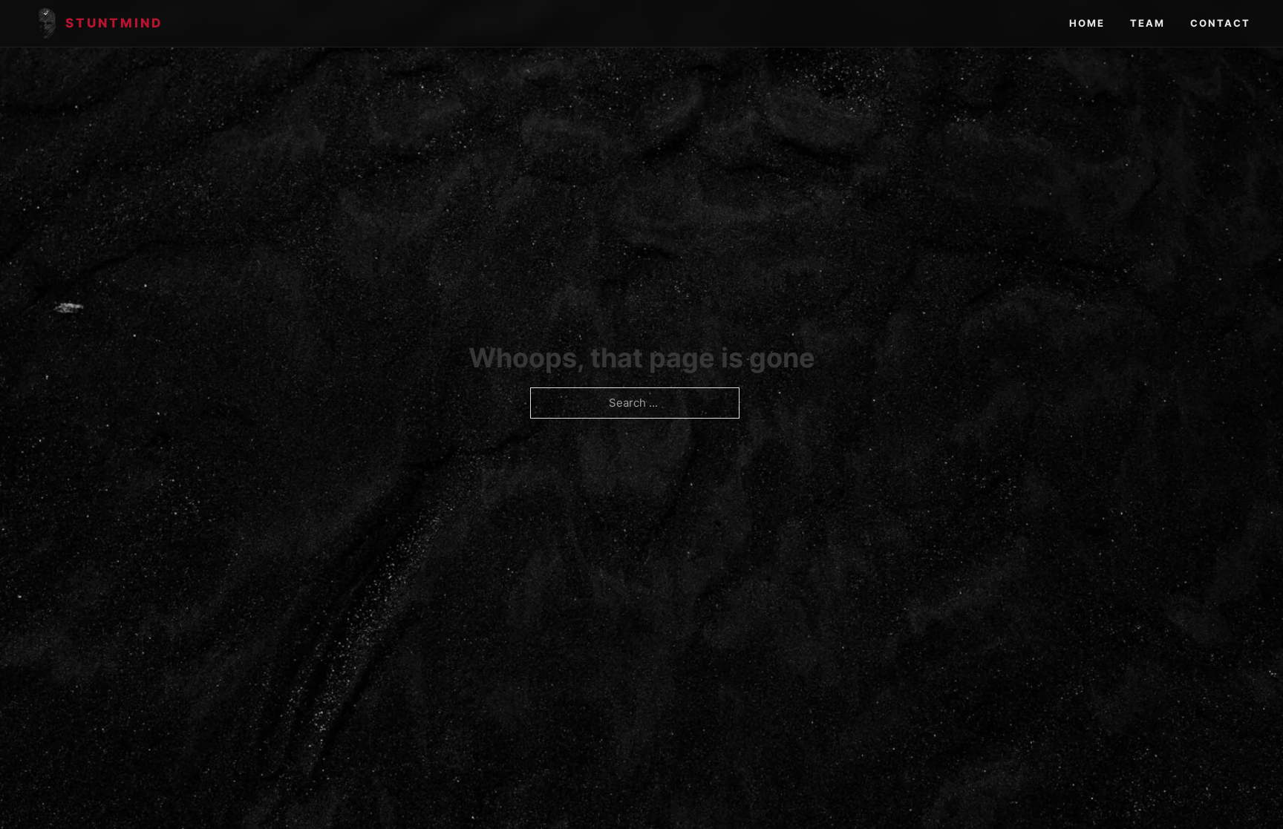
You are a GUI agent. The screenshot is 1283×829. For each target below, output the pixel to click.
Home (1087, 23)
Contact (1220, 23)
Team (1147, 23)
